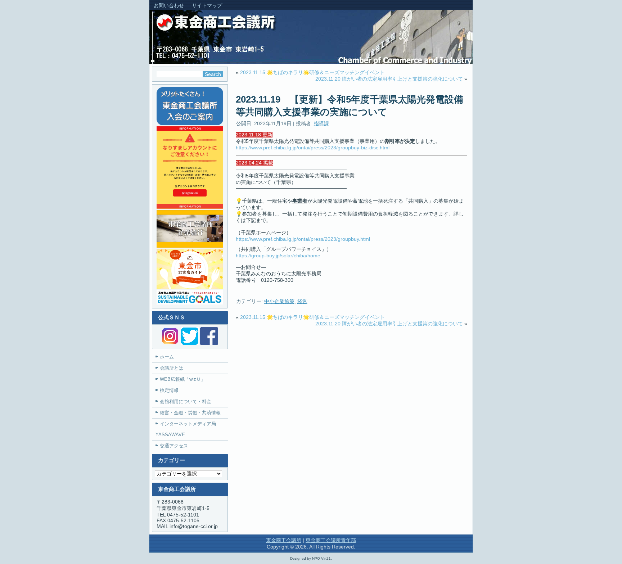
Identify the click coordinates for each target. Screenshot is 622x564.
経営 (302, 301)
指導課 (321, 123)
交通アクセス (174, 445)
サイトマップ (207, 5)
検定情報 (169, 390)
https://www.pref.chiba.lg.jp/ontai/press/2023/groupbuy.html (303, 239)
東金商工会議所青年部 (331, 540)
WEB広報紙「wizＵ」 (183, 379)
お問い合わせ (169, 5)
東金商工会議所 (283, 540)
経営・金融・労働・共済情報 (190, 412)
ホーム (167, 357)
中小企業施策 (279, 301)
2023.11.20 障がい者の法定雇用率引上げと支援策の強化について (389, 79)
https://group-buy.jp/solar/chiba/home (278, 255)
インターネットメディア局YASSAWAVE (186, 429)
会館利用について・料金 (185, 401)
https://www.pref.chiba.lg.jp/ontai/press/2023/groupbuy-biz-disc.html (312, 147)
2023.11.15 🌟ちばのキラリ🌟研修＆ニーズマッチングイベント (312, 72)
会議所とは (171, 368)
